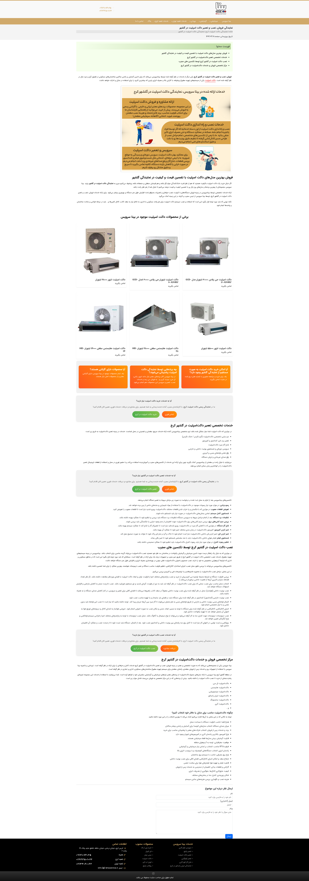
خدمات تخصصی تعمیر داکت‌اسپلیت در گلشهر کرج (206, 57)
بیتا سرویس (226, 21)
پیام (231, 808)
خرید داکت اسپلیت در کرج (146, 414)
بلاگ (149, 21)
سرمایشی (214, 21)
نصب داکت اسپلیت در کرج (144, 648)
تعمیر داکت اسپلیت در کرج (146, 489)
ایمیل (230, 801)
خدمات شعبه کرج (161, 21)
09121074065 (105, 7)
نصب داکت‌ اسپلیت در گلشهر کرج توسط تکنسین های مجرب (203, 61)
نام (232, 793)
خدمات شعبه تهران (179, 21)
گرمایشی (203, 21)
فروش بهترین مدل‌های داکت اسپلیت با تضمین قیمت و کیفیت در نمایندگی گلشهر (194, 53)
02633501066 (105, 10)
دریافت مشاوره (169, 648)
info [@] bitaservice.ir (108, 868)
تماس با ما (139, 21)
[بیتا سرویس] (221, 8)
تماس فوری (169, 414)
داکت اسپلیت (210, 80)
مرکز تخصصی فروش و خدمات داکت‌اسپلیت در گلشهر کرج (204, 65)
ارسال (229, 836)
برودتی (193, 21)
